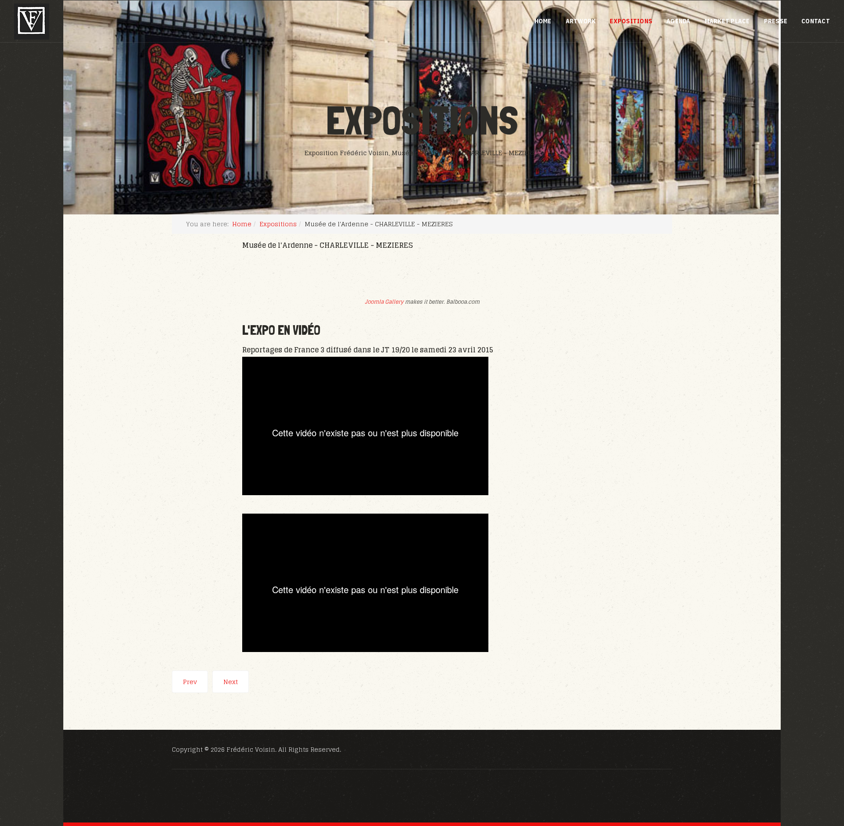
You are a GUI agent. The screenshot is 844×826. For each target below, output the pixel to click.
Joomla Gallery (384, 301)
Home (543, 21)
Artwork (581, 21)
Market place (727, 21)
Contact (815, 21)
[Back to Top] (816, 771)
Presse (776, 21)
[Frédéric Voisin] (31, 22)
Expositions (631, 21)
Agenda (678, 21)
